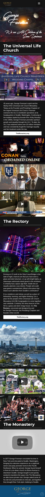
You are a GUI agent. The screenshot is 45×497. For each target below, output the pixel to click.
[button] (39, 3)
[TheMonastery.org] (22, 77)
